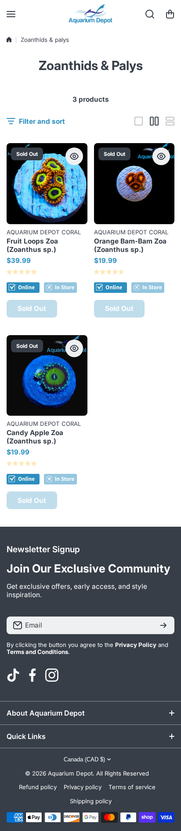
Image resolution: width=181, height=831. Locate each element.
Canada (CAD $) (84, 759)
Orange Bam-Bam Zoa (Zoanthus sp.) (130, 245)
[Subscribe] (163, 625)
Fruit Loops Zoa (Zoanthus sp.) (32, 245)
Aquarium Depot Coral (44, 232)
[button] (170, 14)
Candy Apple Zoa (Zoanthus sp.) (35, 436)
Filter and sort (42, 121)
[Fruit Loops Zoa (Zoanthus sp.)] (47, 183)
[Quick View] (74, 156)
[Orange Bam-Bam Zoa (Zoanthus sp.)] (134, 183)
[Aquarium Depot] (90, 14)
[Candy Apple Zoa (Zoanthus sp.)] (47, 375)
